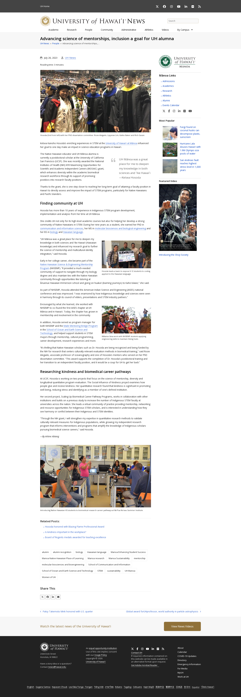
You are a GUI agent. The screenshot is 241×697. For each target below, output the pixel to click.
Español (195, 687)
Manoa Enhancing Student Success (128, 552)
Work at (183, 676)
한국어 (187, 687)
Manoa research (96, 558)
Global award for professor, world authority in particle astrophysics (162, 611)
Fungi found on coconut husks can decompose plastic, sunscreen (190, 132)
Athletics (167, 95)
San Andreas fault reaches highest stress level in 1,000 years (190, 165)
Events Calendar (171, 105)
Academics (168, 85)
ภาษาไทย (109, 687)
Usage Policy (100, 654)
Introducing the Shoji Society (173, 254)
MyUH (180, 672)
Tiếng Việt (98, 687)
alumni (45, 552)
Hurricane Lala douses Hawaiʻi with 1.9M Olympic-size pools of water (190, 148)
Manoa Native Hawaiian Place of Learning (62, 558)
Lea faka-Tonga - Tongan (80, 687)
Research (167, 90)
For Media (182, 668)
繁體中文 (170, 687)
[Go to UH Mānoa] (180, 67)
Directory (182, 660)
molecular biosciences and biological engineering (120, 228)
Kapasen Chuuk (59, 687)
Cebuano (137, 687)
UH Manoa (130, 570)
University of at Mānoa (121, 143)
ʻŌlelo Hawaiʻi (207, 687)
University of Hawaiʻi (96, 661)
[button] (42, 597)
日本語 (179, 687)
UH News (70, 57)
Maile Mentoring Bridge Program (81, 325)
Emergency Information (189, 664)
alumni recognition (62, 552)
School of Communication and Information (109, 564)
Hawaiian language (73, 232)
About (180, 647)
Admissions (169, 81)
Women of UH (49, 577)
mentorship (139, 558)
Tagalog (127, 687)
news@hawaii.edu (57, 667)
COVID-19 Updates (187, 656)
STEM (100, 570)
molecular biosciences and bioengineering (63, 564)
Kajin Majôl (149, 687)
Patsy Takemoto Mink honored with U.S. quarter (66, 611)
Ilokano (118, 687)
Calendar (182, 651)
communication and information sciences (61, 228)
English (30, 687)
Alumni (166, 100)
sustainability (113, 570)
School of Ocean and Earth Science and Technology (67, 570)
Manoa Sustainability (119, 558)
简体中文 (160, 687)
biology (54, 232)
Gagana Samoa (43, 687)
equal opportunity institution (103, 648)
